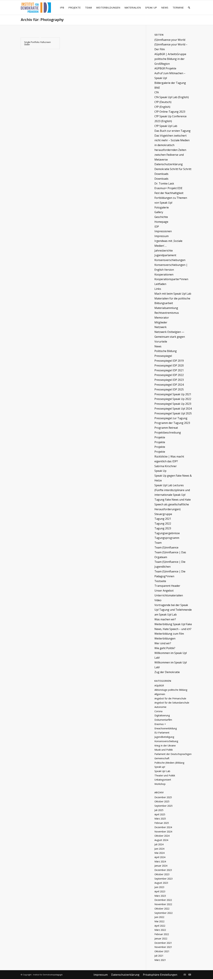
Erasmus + (160, 724)
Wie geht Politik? (164, 648)
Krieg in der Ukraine (165, 745)
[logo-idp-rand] (36, 9)
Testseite (160, 581)
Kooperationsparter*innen (171, 279)
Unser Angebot (164, 590)
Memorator (161, 317)
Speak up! (159, 766)
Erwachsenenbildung (165, 728)
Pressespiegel (163, 356)
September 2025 (163, 805)
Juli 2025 (158, 810)
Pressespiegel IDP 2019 (169, 360)
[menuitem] (62, 7)
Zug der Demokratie (167, 672)
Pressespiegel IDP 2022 (169, 375)
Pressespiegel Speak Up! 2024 (173, 408)
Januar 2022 (160, 938)
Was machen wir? (165, 619)
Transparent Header (167, 586)
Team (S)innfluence (166, 547)
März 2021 (160, 960)
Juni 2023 (159, 887)
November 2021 (163, 947)
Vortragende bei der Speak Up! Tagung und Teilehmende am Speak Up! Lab (173, 610)
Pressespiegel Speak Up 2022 (172, 399)
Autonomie (160, 707)
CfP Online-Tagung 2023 (169, 111)
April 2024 (159, 857)
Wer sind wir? (162, 643)
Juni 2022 (159, 917)
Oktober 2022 (161, 908)
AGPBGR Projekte (165, 68)
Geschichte (161, 217)
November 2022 (163, 904)
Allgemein (159, 694)
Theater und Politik (164, 775)
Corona (158, 711)
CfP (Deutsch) (162, 102)
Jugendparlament (165, 255)
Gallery (158, 212)
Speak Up (160, 471)
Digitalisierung (162, 715)
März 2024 (160, 861)
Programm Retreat (166, 428)
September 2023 (163, 878)
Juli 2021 (158, 955)
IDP (156, 226)
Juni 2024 (159, 848)
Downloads (161, 174)
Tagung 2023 (162, 528)
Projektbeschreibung (167, 432)
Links (157, 289)
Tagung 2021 (162, 519)
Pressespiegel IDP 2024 (169, 384)
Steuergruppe (163, 514)
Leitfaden (160, 284)
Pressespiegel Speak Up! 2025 (173, 413)
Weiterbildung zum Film (169, 633)
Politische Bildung (165, 351)
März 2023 (160, 895)
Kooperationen (163, 274)
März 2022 (160, 929)
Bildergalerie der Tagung (170, 83)
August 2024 (161, 840)
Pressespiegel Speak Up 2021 (172, 394)
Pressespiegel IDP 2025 (169, 389)
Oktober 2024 (161, 835)
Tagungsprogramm (166, 538)
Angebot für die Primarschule (170, 698)
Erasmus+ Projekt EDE (168, 188)
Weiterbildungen (164, 638)
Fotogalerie (161, 207)
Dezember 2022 (163, 899)
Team (158, 542)
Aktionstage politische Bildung (170, 689)
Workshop (160, 784)
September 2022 (163, 912)
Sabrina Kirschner (165, 466)
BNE (157, 87)
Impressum (161, 236)
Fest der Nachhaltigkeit (168, 193)
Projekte (159, 437)
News (157, 346)
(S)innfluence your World (169, 40)
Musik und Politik (163, 749)
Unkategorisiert (162, 779)
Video (157, 600)
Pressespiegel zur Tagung (170, 418)
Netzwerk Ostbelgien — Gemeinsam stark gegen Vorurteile (169, 336)
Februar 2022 (161, 934)
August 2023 (161, 882)
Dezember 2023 (163, 870)
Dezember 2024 (163, 827)
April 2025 (159, 814)
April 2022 (159, 925)
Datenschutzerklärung (168, 164)
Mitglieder (160, 322)
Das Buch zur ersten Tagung (172, 131)
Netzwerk (160, 327)
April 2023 (159, 891)
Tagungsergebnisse (167, 533)
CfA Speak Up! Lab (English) (171, 97)
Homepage (161, 222)
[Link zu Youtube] (189, 974)
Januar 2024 (160, 865)
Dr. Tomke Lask (164, 183)
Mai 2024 (159, 852)
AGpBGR (159, 685)
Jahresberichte (163, 250)
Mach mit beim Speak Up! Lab (172, 293)
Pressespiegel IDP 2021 (169, 370)
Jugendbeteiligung (164, 736)
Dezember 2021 (163, 942)
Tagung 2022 (162, 523)
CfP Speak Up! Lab (165, 126)
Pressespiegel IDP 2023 (169, 380)
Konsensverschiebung (166, 741)
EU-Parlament (161, 732)
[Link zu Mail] (184, 974)
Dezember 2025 (163, 797)
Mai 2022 (159, 921)
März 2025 (160, 818)
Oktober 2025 (161, 801)
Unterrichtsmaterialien (168, 595)
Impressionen (163, 231)
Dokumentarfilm (163, 719)
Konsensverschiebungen (169, 260)
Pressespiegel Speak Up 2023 (172, 404)
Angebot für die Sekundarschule (171, 702)
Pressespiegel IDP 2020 (169, 365)
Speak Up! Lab (162, 771)
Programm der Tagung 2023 (172, 423)
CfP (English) (162, 107)
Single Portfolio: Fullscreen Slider (37, 43)
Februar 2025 (161, 822)
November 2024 (163, 831)
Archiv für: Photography (42, 19)
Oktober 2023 (161, 874)
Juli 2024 (158, 844)
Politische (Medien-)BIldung (169, 762)
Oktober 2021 (161, 951)
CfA (156, 92)
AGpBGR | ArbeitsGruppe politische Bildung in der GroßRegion (170, 59)
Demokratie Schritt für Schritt (172, 169)
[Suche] (189, 7)
